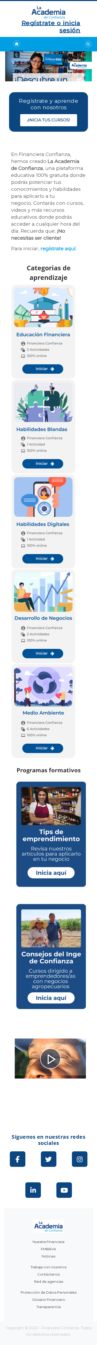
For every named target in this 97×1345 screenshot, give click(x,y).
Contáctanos (48, 1274)
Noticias (48, 1256)
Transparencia (48, 1307)
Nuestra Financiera (48, 1242)
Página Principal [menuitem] (16, 44)
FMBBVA (48, 1249)
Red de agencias (48, 1281)
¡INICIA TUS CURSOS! (48, 119)
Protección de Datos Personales (49, 1292)
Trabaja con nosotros (48, 1267)
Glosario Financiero (48, 1299)
